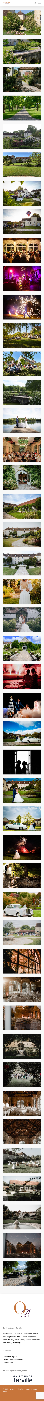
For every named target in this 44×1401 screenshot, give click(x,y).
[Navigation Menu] (39, 3)
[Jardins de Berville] (22, 1383)
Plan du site (8, 1362)
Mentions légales (10, 1356)
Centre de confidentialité (13, 1359)
